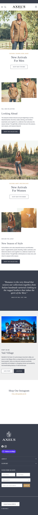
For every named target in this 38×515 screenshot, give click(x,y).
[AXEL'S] (19, 7)
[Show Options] (29, 480)
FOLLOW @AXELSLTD (19, 394)
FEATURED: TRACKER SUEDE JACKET (19, 53)
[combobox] (15, 480)
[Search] (6, 7)
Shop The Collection (11, 131)
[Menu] (2, 7)
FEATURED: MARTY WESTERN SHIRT (19, 183)
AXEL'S (6, 508)
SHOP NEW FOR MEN (19, 66)
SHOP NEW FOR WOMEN (19, 196)
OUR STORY (7, 371)
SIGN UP (26, 485)
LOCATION (19, 371)
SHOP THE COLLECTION (11, 261)
